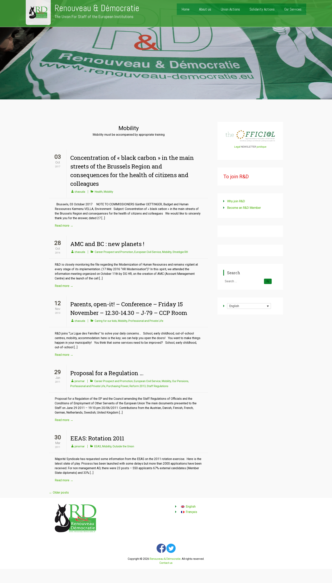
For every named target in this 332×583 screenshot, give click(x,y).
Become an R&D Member (244, 208)
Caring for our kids (106, 320)
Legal (237, 146)
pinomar (80, 381)
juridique (261, 146)
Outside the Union (123, 446)
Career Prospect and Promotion (114, 252)
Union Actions (230, 9)
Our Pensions (180, 381)
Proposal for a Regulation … (107, 373)
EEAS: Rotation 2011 (97, 438)
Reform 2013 (137, 386)
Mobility (108, 191)
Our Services (292, 9)
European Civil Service (147, 252)
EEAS (97, 446)
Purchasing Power (117, 386)
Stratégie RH (180, 252)
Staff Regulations (157, 386)
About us (205, 9)
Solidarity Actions (262, 9)
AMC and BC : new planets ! (107, 244)
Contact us (166, 562)
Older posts (59, 492)
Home (185, 9)
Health (99, 191)
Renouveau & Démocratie (97, 8)
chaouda (80, 191)
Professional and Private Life (145, 320)
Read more (64, 225)
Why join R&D (236, 201)
